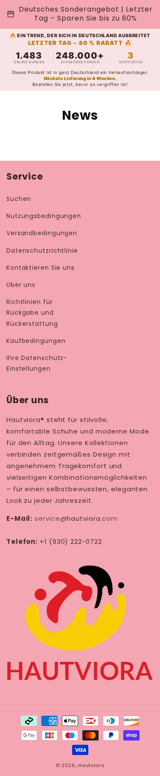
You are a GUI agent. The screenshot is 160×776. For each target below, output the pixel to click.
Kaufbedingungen (36, 340)
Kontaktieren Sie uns (40, 267)
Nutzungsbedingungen (43, 216)
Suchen (18, 199)
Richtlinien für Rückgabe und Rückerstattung (32, 313)
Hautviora (91, 765)
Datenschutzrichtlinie (42, 250)
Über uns (20, 284)
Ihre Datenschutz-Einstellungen (36, 363)
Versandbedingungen (41, 233)
